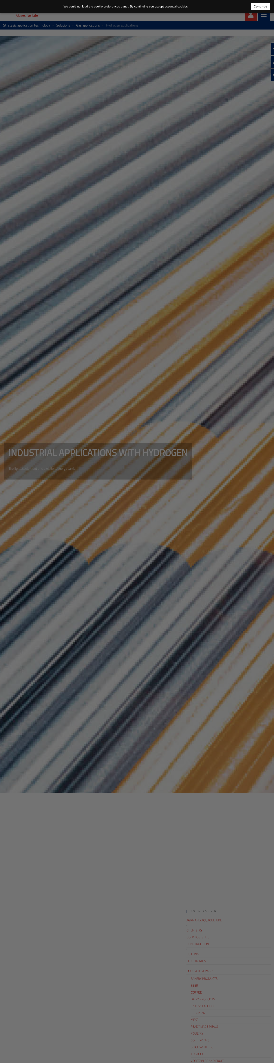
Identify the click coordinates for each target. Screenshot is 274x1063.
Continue (260, 6)
